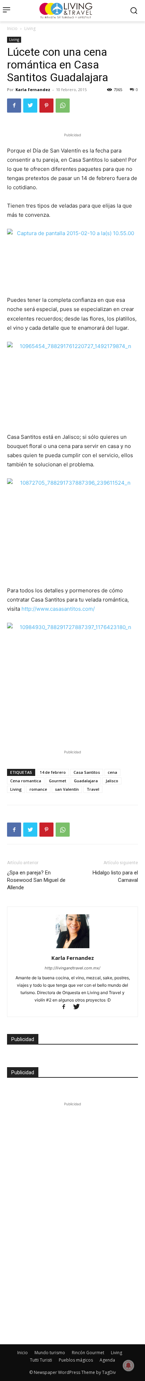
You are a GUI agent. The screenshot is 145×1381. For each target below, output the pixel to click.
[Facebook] (14, 105)
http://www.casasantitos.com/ (58, 608)
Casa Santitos (87, 772)
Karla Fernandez (32, 89)
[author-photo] (72, 948)
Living (30, 28)
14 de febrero (53, 772)
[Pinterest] (46, 105)
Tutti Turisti (41, 1360)
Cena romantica (25, 780)
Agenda (107, 1360)
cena (112, 772)
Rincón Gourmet (88, 1353)
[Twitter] (30, 105)
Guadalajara (86, 780)
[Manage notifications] (128, 1365)
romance (38, 789)
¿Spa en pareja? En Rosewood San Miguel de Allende (36, 880)
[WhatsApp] (63, 105)
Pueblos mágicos (76, 1360)
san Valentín (67, 789)
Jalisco (112, 780)
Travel (93, 789)
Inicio (12, 28)
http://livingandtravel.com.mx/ (72, 967)
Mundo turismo (49, 1353)
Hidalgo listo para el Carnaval (115, 876)
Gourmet (57, 780)
